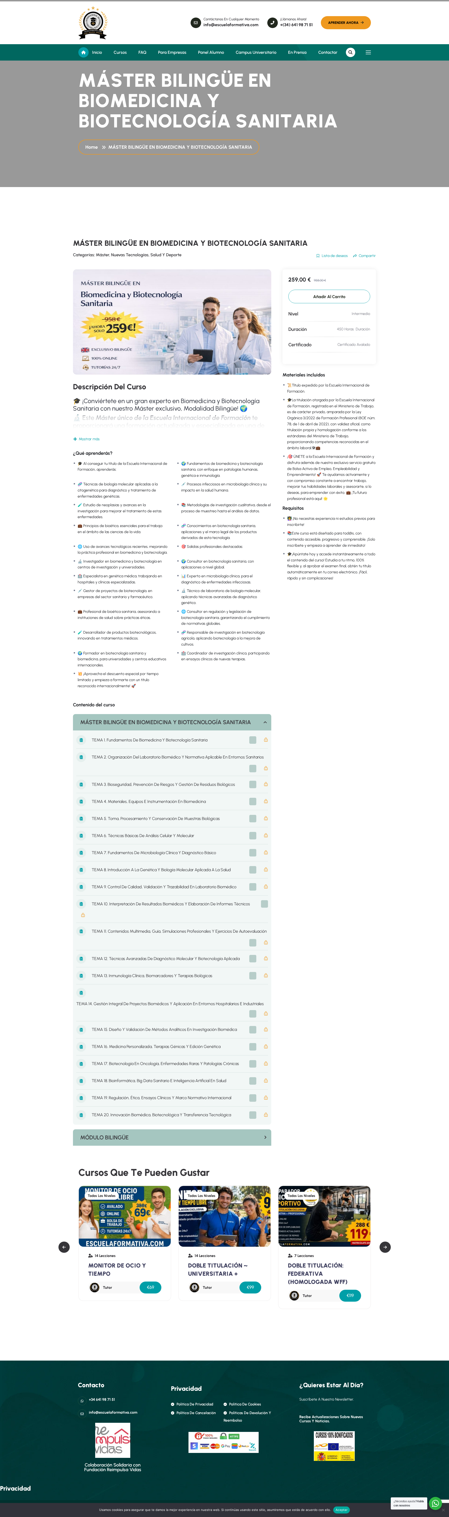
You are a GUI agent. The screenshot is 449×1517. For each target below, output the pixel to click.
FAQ (142, 52)
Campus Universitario (256, 52)
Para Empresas (172, 52)
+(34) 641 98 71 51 (296, 25)
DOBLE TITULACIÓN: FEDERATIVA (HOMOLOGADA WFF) (236, 1273)
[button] (64, 1247)
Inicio (97, 52)
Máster (102, 254)
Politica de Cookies (245, 1404)
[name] (93, 23)
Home (92, 147)
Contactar (327, 52)
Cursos (120, 52)
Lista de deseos (335, 255)
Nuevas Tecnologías (129, 254)
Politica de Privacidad (195, 1404)
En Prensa (297, 52)
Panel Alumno (211, 52)
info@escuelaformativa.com (230, 25)
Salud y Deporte (165, 254)
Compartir (367, 255)
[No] (443, 1510)
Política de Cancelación (196, 1413)
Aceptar (342, 1510)
